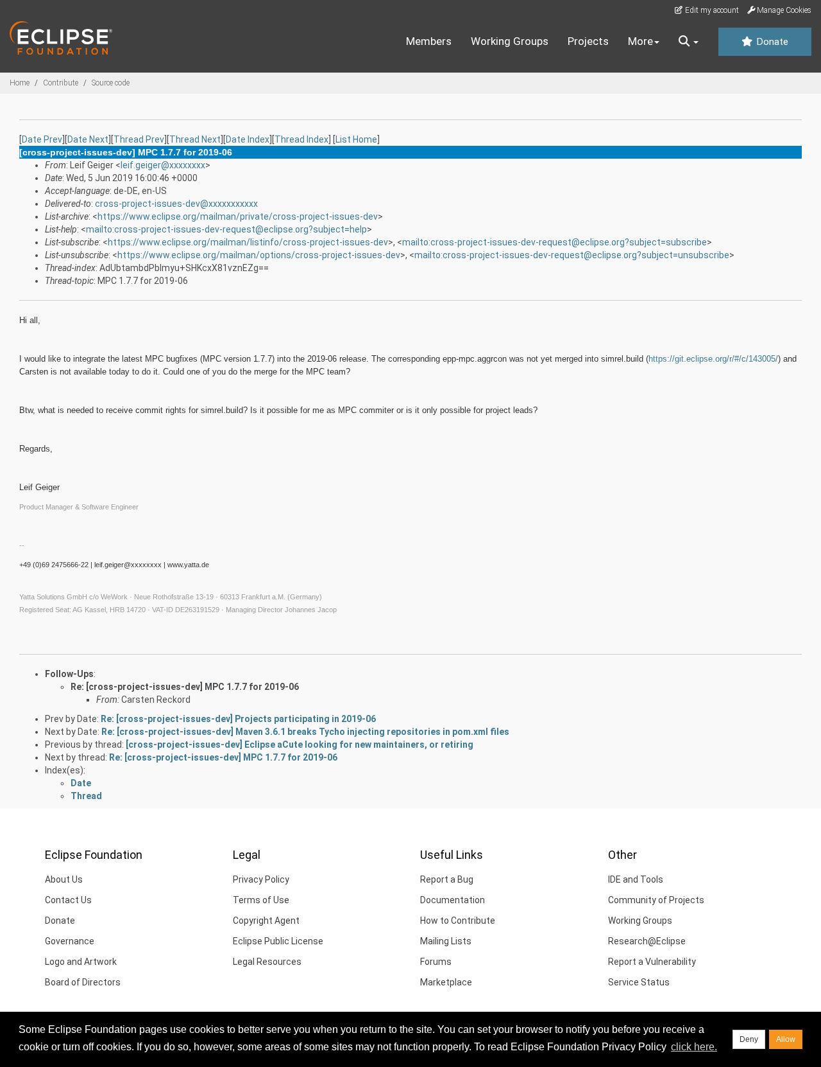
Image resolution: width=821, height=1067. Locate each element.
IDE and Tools (635, 879)
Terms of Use (261, 900)
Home (20, 82)
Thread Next (195, 139)
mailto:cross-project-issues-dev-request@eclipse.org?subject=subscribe (554, 242)
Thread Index (301, 139)
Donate (771, 42)
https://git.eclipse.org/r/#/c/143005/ (713, 359)
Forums (436, 962)
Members (429, 41)
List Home (356, 139)
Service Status (639, 982)
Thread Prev (139, 139)
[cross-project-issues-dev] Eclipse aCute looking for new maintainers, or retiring (299, 744)
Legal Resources (267, 962)
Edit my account (711, 10)
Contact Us (68, 900)
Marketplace (446, 982)
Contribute (60, 82)
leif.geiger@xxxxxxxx (163, 165)
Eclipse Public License (278, 941)
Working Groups (509, 41)
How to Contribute (457, 920)
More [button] (640, 41)
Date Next (87, 139)
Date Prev (42, 139)
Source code (111, 82)
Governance (69, 941)
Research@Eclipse (647, 941)
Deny (749, 1039)
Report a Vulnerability (652, 962)
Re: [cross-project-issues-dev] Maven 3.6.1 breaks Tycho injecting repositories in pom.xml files (305, 732)
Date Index (247, 139)
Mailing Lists (445, 941)
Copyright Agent (266, 920)
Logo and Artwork (81, 962)
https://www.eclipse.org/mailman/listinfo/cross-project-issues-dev (248, 242)
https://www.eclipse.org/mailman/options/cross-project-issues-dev (258, 255)
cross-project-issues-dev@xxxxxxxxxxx (176, 203)
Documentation (452, 900)
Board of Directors (83, 982)
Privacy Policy (261, 879)
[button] (688, 42)
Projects (588, 41)
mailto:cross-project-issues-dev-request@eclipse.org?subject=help (226, 229)
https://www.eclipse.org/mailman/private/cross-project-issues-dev (237, 216)
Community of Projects (656, 900)
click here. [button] (694, 1046)
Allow (785, 1039)
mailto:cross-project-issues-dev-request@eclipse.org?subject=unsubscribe (571, 255)
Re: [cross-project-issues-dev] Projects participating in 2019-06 (238, 719)
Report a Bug (446, 879)
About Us (64, 879)
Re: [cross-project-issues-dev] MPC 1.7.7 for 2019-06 (185, 687)
